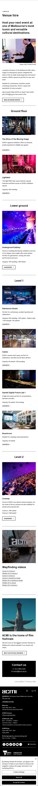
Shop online (5, 732)
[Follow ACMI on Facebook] (4, 744)
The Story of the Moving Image (15, 139)
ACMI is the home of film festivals (17, 636)
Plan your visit (6, 698)
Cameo (5, 351)
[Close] (36, 759)
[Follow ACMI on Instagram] (14, 744)
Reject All (19, 777)
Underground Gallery (11, 247)
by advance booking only (19, 736)
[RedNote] (20, 744)
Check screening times (8, 715)
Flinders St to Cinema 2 (9, 573)
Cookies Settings (18, 772)
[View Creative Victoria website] (12, 753)
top (32, 691)
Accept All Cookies (19, 782)
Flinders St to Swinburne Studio (12, 580)
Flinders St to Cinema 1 (9, 585)
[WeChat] (17, 744)
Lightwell (6, 177)
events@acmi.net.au (19, 671)
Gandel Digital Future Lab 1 (13, 392)
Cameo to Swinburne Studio (11, 578)
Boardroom (7, 433)
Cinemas (6, 498)
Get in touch (6, 92)
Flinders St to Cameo (9, 583)
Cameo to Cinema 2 (8, 571)
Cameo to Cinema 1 (8, 576)
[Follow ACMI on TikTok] (10, 744)
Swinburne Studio (10, 308)
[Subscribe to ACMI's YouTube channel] (7, 744)
